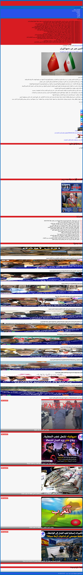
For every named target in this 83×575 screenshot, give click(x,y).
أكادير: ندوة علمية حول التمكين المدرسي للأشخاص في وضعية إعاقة (70, 334)
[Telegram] (41, 120)
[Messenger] (41, 119)
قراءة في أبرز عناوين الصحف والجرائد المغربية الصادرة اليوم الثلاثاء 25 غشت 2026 (41, 493)
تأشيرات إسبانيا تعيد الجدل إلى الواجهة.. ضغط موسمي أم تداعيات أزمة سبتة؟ (41, 561)
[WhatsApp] (41, 117)
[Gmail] (41, 124)
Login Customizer (76, 10)
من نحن (78, 16)
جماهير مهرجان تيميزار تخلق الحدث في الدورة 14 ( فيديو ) (72, 283)
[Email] (41, 122)
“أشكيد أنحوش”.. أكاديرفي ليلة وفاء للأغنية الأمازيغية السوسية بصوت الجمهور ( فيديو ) (66, 271)
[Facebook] (41, 111)
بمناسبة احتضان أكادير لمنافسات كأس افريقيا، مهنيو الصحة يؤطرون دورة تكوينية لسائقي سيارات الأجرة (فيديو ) (61, 321)
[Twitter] (41, 113)
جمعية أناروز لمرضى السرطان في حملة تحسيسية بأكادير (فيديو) (71, 385)
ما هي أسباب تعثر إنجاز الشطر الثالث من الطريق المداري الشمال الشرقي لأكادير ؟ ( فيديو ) (66, 398)
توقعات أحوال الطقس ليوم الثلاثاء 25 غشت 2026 (41, 527)
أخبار (67, 51)
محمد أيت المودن (72, 51)
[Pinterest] (41, 115)
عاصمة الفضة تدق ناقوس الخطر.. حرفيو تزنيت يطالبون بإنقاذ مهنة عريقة (69, 296)
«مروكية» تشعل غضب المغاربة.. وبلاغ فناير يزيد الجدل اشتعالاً (41, 463)
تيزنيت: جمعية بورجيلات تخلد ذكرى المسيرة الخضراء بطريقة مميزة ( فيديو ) (69, 372)
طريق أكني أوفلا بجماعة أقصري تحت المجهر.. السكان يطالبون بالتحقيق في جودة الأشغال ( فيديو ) (64, 258)
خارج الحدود (63, 51)
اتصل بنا (78, 14)
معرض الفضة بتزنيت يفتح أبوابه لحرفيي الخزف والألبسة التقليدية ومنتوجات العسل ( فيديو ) (65, 309)
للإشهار (78, 15)
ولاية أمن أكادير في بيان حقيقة (41, 430)
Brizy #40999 (77, 9)
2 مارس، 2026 (79, 51)
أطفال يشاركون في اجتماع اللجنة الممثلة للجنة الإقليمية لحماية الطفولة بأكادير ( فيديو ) (66, 359)
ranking (78, 12)
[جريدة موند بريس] (79, 7)
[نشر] (41, 126)
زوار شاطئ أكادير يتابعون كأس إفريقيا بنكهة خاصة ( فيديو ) (71, 347)
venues (78, 13)
